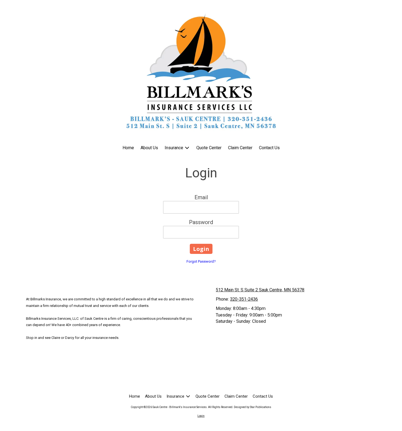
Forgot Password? (201, 261)
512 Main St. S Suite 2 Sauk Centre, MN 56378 (260, 289)
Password (201, 222)
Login (201, 415)
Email (201, 197)
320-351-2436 (244, 299)
